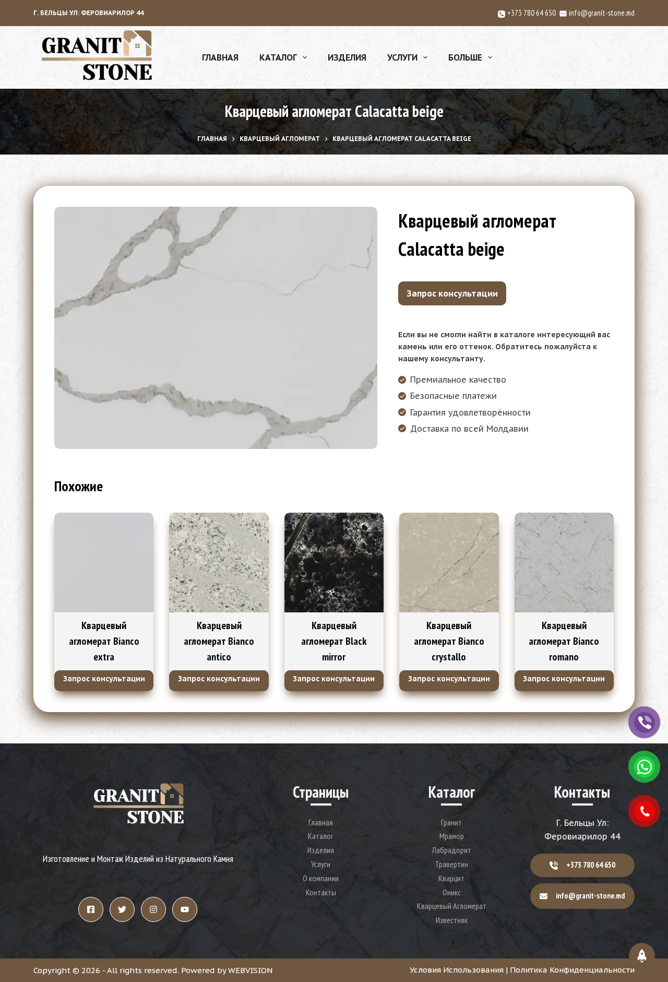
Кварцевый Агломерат (451, 906)
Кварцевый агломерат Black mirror (333, 641)
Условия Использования (457, 970)
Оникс (452, 892)
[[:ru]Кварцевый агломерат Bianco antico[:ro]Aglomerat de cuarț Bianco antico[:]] (218, 562)
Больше (465, 57)
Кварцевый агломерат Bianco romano (564, 641)
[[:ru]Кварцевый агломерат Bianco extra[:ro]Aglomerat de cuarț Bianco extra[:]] (103, 562)
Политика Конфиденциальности (572, 970)
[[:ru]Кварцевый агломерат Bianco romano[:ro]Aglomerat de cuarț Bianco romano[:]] (564, 562)
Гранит (451, 822)
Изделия (347, 57)
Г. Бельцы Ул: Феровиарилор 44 (88, 13)
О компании (321, 878)
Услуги (402, 57)
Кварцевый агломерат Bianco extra (104, 641)
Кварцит (451, 878)
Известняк (452, 920)
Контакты (321, 892)
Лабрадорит (451, 850)
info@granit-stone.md (602, 13)
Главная (220, 57)
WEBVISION (250, 970)
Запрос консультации (452, 293)
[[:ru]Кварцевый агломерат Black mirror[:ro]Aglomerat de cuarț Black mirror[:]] (334, 562)
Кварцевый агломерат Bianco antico (219, 641)
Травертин (451, 864)
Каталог (278, 57)
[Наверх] (642, 956)
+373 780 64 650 (533, 13)
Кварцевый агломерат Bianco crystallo (449, 641)
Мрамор (451, 836)
